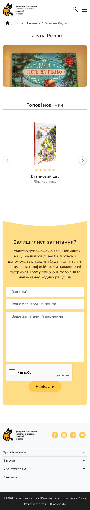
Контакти (10, 477)
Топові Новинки (27, 23)
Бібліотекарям (14, 469)
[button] (83, 160)
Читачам (9, 461)
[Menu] (84, 9)
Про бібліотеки (15, 452)
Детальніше (45, 153)
